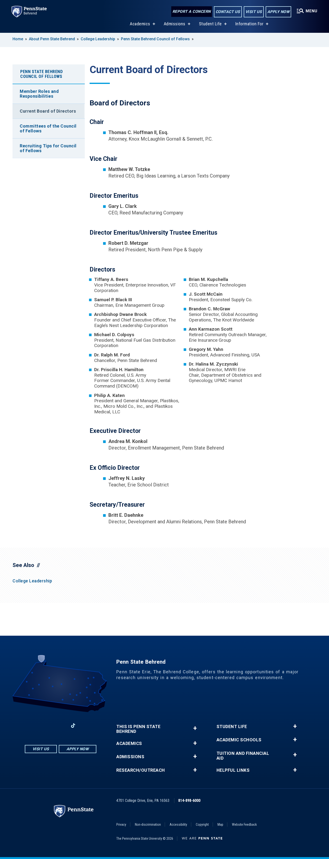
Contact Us (228, 11)
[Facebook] (35, 725)
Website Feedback (244, 824)
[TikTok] (73, 726)
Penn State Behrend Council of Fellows (155, 39)
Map (220, 824)
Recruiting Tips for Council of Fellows (48, 148)
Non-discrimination (148, 824)
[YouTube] (85, 725)
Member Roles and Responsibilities (39, 94)
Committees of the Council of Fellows (48, 128)
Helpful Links (233, 770)
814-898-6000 (189, 800)
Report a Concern (191, 11)
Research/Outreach (140, 770)
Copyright (202, 824)
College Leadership (98, 39)
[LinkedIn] (60, 725)
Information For (249, 23)
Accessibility (178, 824)
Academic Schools (239, 739)
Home (18, 39)
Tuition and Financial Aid (243, 756)
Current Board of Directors (48, 111)
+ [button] (195, 728)
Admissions (174, 23)
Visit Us (253, 11)
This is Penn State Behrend (138, 729)
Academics (140, 23)
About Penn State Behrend (52, 39)
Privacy (121, 824)
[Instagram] (48, 725)
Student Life (210, 23)
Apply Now (278, 11)
